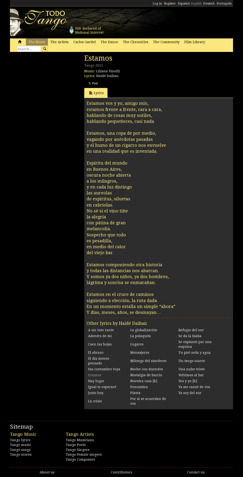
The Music (37, 42)
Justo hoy (95, 393)
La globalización (143, 330)
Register (170, 3)
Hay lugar (96, 381)
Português (224, 3)
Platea (135, 393)
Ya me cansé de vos (194, 387)
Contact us (196, 472)
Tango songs (20, 450)
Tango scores (21, 454)
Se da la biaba (189, 336)
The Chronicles (135, 42)
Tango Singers (77, 450)
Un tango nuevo (191, 361)
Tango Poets (76, 445)
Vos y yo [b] (187, 381)
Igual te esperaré (102, 387)
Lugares (137, 344)
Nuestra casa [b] (143, 381)
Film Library (194, 42)
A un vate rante (101, 330)
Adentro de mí (100, 336)
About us (47, 472)
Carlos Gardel (84, 42)
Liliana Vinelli (108, 71)
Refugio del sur (191, 330)
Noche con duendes (146, 369)
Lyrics (99, 93)
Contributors (121, 472)
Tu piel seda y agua (194, 352)
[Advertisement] (45, 86)
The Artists (59, 42)
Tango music (20, 445)
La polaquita (140, 336)
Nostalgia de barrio (146, 375)
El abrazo (95, 352)
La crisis (95, 401)
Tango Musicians (80, 440)
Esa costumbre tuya (104, 369)
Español (184, 3)
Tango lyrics (20, 440)
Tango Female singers (84, 454)
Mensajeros (139, 352)
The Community (166, 42)
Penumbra (139, 387)
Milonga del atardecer (148, 361)
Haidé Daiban (107, 76)
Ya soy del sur (189, 393)
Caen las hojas (100, 344)
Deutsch (209, 3)
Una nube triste (191, 369)
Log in (157, 3)
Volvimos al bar (191, 375)
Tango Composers (80, 459)
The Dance (109, 42)
